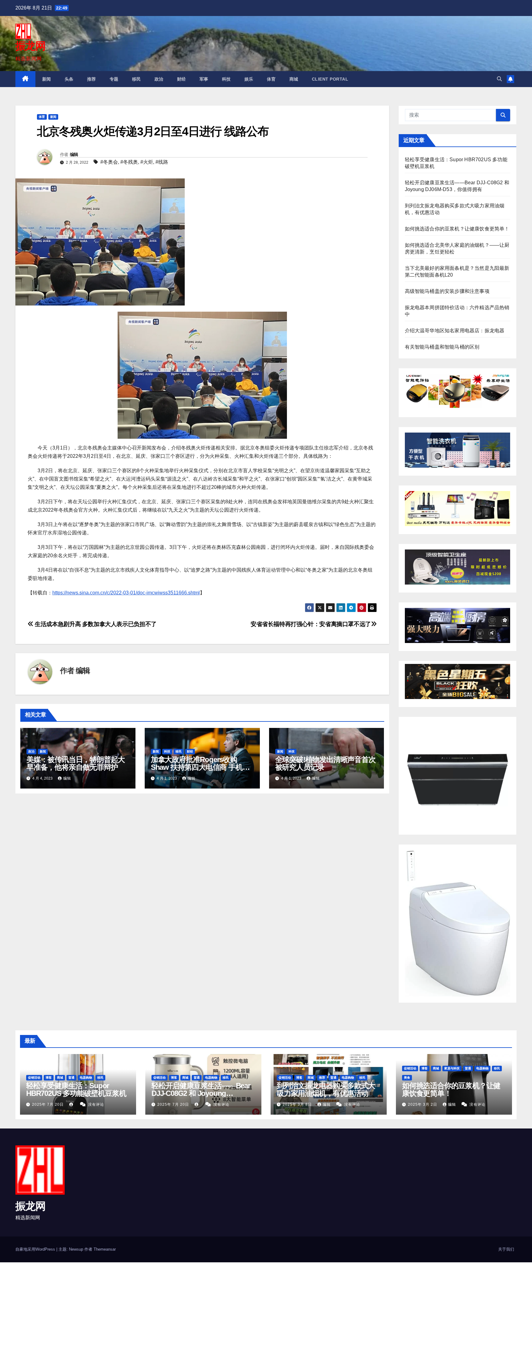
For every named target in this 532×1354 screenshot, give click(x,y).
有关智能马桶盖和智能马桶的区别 (442, 346)
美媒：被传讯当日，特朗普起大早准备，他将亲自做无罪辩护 (75, 763)
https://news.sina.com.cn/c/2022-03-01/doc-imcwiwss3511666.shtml (126, 592)
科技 (226, 79)
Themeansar (105, 1249)
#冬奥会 (109, 162)
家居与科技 (452, 1068)
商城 (293, 79)
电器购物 (86, 1077)
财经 (181, 79)
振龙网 (30, 46)
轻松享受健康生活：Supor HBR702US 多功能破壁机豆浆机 (76, 1089)
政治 (159, 79)
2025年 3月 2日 (423, 1104)
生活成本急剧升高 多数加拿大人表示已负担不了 (95, 624)
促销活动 (34, 1077)
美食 (407, 1077)
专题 (114, 79)
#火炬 (146, 162)
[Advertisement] (184, 1308)
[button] (499, 79)
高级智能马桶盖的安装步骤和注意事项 (447, 291)
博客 (49, 1077)
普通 (71, 1077)
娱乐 (248, 79)
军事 (204, 79)
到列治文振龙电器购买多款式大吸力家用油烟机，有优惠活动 (326, 1089)
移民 (136, 79)
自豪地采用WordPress (35, 1249)
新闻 (46, 79)
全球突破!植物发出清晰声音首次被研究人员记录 (325, 763)
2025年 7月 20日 (48, 1104)
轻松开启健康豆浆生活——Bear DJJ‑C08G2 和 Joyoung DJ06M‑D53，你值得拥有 (200, 1093)
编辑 (74, 154)
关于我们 (506, 1249)
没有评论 (96, 1104)
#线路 (161, 162)
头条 (69, 79)
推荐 (91, 79)
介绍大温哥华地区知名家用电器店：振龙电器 (455, 330)
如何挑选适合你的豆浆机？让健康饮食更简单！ (457, 228)
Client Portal (330, 79)
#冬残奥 (129, 162)
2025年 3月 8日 (298, 1104)
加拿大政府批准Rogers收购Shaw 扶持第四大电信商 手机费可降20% (200, 767)
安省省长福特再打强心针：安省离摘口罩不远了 (311, 624)
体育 (271, 79)
